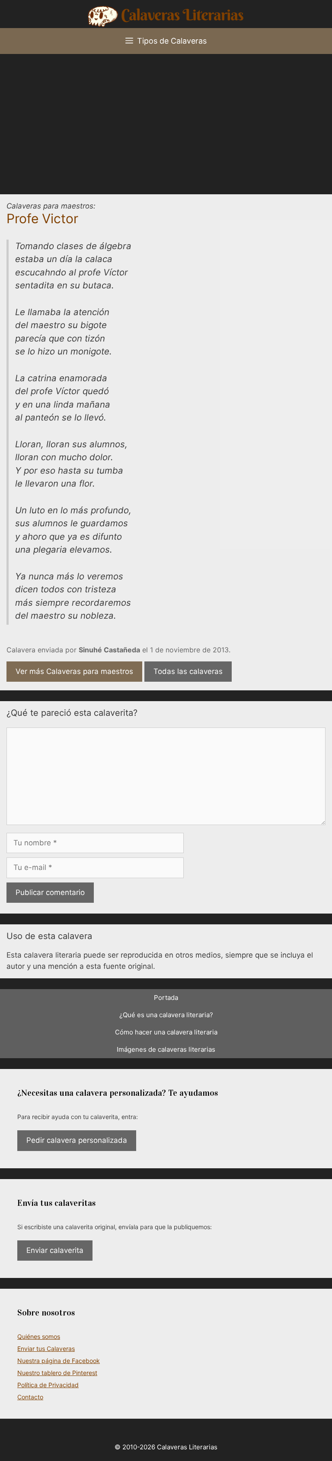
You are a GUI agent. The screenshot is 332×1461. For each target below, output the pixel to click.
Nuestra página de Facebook (58, 1360)
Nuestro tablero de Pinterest (57, 1372)
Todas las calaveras (188, 671)
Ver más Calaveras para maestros (74, 671)
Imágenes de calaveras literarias (166, 1049)
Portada (166, 997)
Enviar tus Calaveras (46, 1348)
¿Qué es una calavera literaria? (166, 1015)
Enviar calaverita (54, 1250)
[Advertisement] (166, 118)
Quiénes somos (38, 1336)
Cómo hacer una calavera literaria (166, 1032)
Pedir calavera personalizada (76, 1140)
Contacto (30, 1397)
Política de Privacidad (48, 1384)
